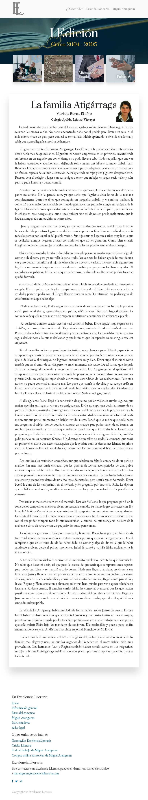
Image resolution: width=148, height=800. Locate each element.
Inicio (15, 703)
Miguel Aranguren (23, 718)
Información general (24, 708)
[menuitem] (74, 9)
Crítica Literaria (21, 745)
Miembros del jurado (89, 75)
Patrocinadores (21, 722)
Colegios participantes (26, 75)
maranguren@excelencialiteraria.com (36, 773)
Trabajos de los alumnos (57, 75)
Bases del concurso (23, 713)
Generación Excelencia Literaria (31, 740)
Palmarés (124, 77)
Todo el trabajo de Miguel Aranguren (35, 750)
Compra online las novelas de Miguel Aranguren (42, 755)
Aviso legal (18, 727)
